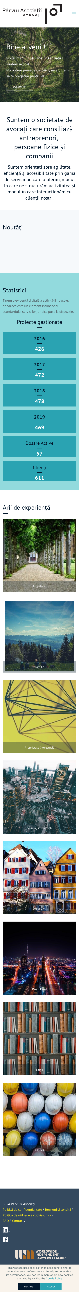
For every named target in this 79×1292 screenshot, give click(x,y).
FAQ (6, 1221)
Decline (28, 1286)
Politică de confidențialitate (22, 1209)
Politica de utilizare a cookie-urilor (27, 1215)
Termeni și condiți (57, 1209)
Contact (18, 1221)
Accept (51, 1286)
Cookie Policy (54, 1278)
